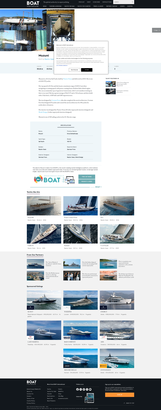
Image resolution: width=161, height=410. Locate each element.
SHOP (88, 2)
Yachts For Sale (51, 391)
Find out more (87, 176)
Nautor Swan (49, 59)
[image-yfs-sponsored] (30, 309)
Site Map (60, 396)
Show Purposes (74, 69)
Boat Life (50, 398)
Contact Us (30, 394)
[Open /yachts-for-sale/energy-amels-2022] (117, 300)
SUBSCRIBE (96, 2)
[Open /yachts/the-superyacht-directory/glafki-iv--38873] (44, 234)
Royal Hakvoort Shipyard (35, 314)
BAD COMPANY (70, 342)
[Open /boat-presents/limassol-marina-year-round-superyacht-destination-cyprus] (35, 275)
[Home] (34, 4)
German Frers (56, 100)
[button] (2, 30)
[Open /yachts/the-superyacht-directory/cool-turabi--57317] (117, 234)
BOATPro (60, 391)
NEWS (44, 6)
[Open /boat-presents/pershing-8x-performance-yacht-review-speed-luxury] (108, 275)
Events (60, 389)
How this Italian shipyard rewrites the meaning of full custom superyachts (89, 263)
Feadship (30, 344)
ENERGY (104, 312)
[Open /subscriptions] (87, 398)
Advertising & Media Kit (34, 389)
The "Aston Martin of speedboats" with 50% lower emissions (53, 263)
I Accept (87, 69)
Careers (29, 396)
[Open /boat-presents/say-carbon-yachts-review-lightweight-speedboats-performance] (35, 264)
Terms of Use (30, 398)
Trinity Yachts (68, 344)
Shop (59, 394)
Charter (49, 394)
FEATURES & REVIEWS (55, 6)
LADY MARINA (33, 342)
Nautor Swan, (71, 157)
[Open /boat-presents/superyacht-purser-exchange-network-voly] (71, 275)
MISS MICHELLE (70, 370)
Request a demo (87, 181)
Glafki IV (31, 246)
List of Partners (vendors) (61, 65)
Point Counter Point (70, 217)
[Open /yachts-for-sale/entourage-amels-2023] (117, 358)
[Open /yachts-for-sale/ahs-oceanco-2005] (117, 330)
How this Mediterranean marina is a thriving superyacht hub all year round (52, 275)
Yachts (49, 389)
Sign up (119, 394)
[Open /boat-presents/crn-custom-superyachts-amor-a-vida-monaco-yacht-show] (71, 264)
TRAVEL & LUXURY (98, 6)
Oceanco (103, 344)
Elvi (102, 217)
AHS (102, 342)
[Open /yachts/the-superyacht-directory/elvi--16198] (117, 206)
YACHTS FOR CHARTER (83, 6)
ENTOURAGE (106, 370)
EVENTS (122, 6)
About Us (29, 391)
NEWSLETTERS (107, 2)
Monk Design (43, 112)
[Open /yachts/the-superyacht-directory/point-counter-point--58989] (80, 206)
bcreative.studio (63, 398)
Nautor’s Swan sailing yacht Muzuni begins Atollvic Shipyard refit (122, 84)
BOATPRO (130, 6)
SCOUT (30, 312)
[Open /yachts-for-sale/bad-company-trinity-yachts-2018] (80, 330)
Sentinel (66, 246)
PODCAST (82, 2)
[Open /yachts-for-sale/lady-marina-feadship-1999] (44, 330)
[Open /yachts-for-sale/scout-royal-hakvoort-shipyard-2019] (44, 300)
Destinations (51, 396)
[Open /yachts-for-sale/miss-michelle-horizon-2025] (80, 358)
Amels (102, 314)
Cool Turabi (104, 246)
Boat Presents (51, 401)
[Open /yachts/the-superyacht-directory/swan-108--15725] (44, 206)
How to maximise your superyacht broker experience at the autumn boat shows (126, 263)
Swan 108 (31, 217)
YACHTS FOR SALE (69, 6)
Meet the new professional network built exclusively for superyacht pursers (90, 275)
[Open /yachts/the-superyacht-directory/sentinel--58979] (80, 234)
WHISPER (68, 312)
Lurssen (66, 314)
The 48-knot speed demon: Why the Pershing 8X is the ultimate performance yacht (126, 275)
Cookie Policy (31, 401)
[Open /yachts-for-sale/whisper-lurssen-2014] (80, 300)
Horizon (66, 372)
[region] (81, 57)
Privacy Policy (31, 403)
